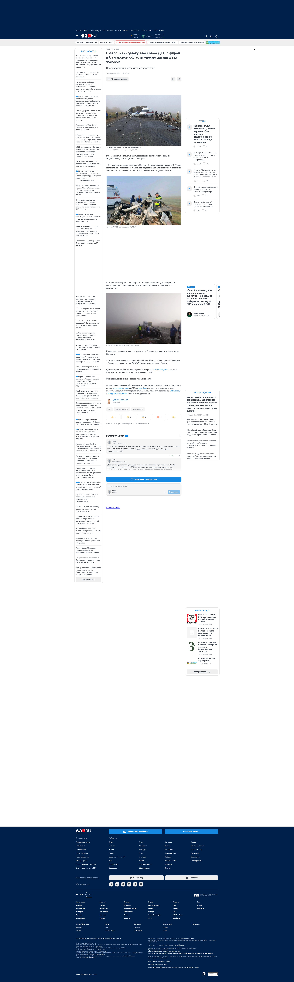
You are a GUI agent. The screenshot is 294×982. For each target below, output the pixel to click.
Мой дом (142, 857)
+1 (172, 474)
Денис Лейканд (120, 400)
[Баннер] (214, 42)
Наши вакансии (82, 857)
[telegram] (111, 884)
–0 (179, 455)
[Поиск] (206, 36)
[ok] (123, 884)
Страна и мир (196, 850)
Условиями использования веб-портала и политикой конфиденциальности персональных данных (180, 953)
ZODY (155, 31)
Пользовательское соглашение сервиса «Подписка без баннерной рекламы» (173, 967)
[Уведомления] (211, 36)
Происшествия (171, 853)
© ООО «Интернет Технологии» (86, 974)
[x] (135, 884)
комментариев (119, 79)
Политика (169, 850)
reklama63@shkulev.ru (187, 938)
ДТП (109, 409)
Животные (113, 864)
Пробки (147, 36)
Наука (141, 861)
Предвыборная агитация (86, 864)
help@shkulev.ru (91, 957)
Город (111, 853)
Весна (111, 850)
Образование (144, 868)
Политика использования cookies (159, 961)
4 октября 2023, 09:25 (113, 73)
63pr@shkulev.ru (179, 945)
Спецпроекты (196, 861)
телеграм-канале (121, 388)
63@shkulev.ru (100, 954)
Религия (168, 864)
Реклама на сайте (83, 842)
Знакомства (108, 31)
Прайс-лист (80, 846)
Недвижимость (82, 31)
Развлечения (170, 861)
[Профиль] (217, 36)
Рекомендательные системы (157, 964)
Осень (167, 846)
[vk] (117, 884)
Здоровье (113, 868)
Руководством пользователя (158, 950)
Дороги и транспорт (117, 857)
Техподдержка (81, 861)
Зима (141, 842)
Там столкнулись (160, 369)
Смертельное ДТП (122, 409)
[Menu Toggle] (77, 36)
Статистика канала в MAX (86, 868)
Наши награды (82, 853)
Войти (114, 493)
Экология (195, 853)
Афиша (126, 31)
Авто (111, 842)
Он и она (168, 842)
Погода (118, 31)
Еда (110, 861)
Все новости (88, 51)
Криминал (143, 846)
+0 (172, 455)
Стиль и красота (197, 846)
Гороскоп (134, 31)
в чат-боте (142, 388)
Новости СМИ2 (113, 507)
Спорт (193, 842)
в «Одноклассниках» (117, 393)
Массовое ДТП (138, 409)
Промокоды (96, 31)
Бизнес (112, 846)
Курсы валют (146, 31)
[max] (129, 884)
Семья (167, 868)
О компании (81, 850)
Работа (168, 857)
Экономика (195, 857)
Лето (141, 853)
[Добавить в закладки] (173, 79)
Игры (161, 31)
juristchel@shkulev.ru (128, 956)
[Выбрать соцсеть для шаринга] (179, 79)
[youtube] (141, 884)
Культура (142, 850)
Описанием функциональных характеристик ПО (164, 951)
